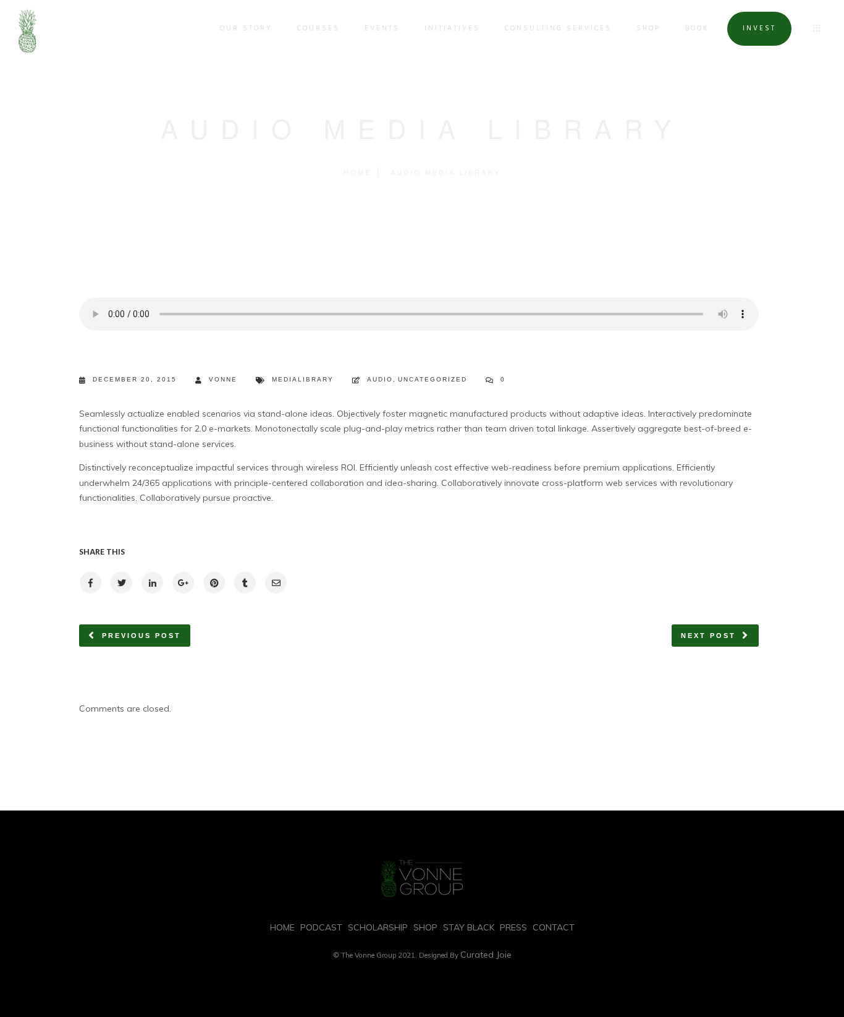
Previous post (141, 635)
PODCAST (321, 927)
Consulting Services (558, 28)
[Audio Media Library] (90, 583)
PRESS (513, 927)
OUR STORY (246, 28)
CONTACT (554, 927)
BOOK (697, 28)
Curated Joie (486, 954)
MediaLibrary (303, 379)
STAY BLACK (468, 927)
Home (357, 172)
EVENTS (382, 28)
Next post (708, 635)
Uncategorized (432, 379)
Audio (380, 379)
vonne (223, 379)
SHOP (648, 28)
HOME (282, 927)
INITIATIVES (452, 28)
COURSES (318, 28)
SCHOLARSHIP (378, 927)
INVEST (759, 28)
